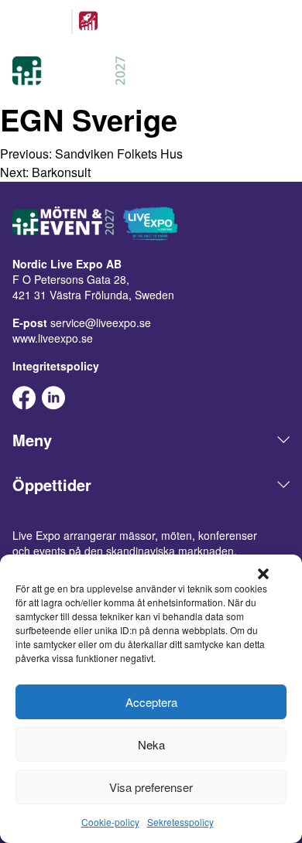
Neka (151, 744)
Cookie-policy (110, 821)
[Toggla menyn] (280, 72)
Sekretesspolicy (180, 821)
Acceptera (151, 702)
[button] (263, 574)
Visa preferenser (151, 787)
